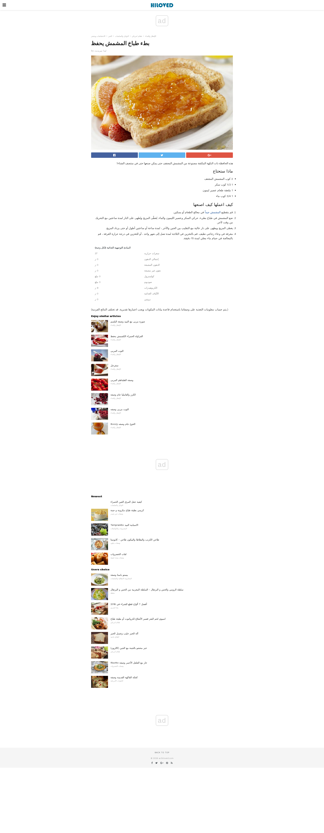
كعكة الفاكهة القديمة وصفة (124, 677)
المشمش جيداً (213, 212)
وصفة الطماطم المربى (122, 380)
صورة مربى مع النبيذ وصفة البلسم (128, 321)
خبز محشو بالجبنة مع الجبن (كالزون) (129, 648)
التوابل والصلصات (122, 36)
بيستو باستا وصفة (119, 575)
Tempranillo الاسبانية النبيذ (124, 525)
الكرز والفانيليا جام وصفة (123, 394)
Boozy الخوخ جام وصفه (123, 424)
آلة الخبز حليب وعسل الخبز (124, 633)
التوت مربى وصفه (120, 409)
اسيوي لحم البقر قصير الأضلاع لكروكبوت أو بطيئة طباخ (138, 618)
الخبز (110, 36)
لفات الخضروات (118, 554)
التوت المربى (117, 351)
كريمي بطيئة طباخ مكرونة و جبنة (127, 510)
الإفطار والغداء (150, 36)
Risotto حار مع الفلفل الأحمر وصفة (129, 662)
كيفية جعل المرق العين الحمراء (126, 501)
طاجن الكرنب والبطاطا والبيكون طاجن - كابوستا (135, 539)
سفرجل (114, 365)
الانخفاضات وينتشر (98, 36)
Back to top (162, 752)
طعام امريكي (137, 36)
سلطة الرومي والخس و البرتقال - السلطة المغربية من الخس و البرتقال (147, 589)
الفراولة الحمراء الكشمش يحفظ (127, 336)
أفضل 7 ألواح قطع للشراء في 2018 (129, 604)
